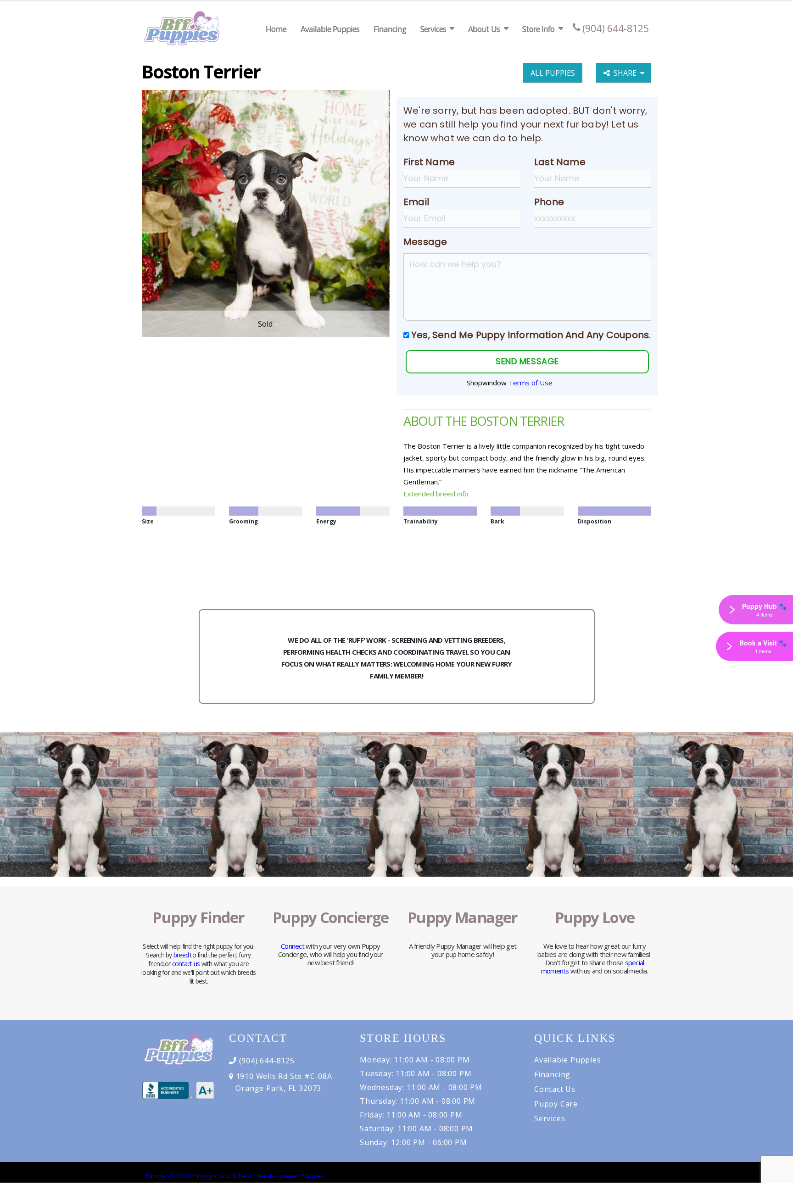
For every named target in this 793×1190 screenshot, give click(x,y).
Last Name (560, 162)
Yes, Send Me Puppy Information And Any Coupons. (531, 334)
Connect (292, 946)
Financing (390, 28)
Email (416, 201)
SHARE (627, 73)
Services (433, 28)
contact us (186, 963)
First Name (429, 162)
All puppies (553, 73)
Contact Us (554, 1089)
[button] (776, 1179)
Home (276, 28)
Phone (549, 201)
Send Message (527, 361)
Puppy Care (556, 1104)
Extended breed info (436, 493)
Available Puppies (330, 28)
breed (181, 955)
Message (425, 241)
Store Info (538, 28)
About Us (484, 28)
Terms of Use (530, 382)
